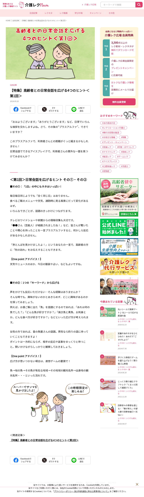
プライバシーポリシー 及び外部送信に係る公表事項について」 (82, 491)
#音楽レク (125, 151)
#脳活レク (106, 156)
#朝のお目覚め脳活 (110, 132)
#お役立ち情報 (108, 137)
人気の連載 (58, 9)
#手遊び (124, 166)
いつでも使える (42, 9)
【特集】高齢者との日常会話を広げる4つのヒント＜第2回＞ (44, 440)
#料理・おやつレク (125, 147)
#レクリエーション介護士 (113, 127)
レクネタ (17, 9)
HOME (8, 20)
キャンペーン (95, 13)
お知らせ (39, 9)
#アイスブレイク (109, 161)
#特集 (123, 137)
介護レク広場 (90, 4)
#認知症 (105, 171)
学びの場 (79, 13)
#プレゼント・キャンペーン (114, 142)
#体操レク (106, 147)
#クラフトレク (108, 151)
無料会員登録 (119, 102)
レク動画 (64, 13)
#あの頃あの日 (108, 123)
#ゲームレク (122, 156)
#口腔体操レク (108, 166)
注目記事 (33, 13)
